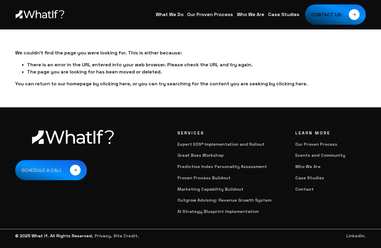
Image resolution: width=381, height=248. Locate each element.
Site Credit (125, 235)
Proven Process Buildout (204, 177)
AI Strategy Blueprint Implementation (218, 211)
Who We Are (250, 14)
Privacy (103, 235)
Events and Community (320, 155)
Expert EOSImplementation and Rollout (221, 144)
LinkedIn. (356, 235)
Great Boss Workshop (200, 155)
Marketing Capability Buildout (210, 189)
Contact (304, 189)
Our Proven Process (210, 14)
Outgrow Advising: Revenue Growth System (224, 200)
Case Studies (283, 14)
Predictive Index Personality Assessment (222, 166)
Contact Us (326, 15)
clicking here (115, 84)
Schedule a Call (41, 170)
